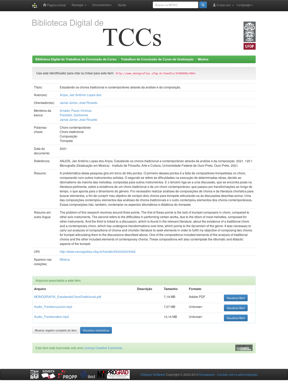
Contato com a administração (237, 374)
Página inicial (56, 5)
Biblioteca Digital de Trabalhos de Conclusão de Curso (76, 59)
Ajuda (122, 5)
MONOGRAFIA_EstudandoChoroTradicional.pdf (67, 296)
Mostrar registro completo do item (56, 330)
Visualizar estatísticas (96, 330)
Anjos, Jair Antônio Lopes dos (80, 95)
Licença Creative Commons (103, 348)
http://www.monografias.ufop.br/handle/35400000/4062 (98, 251)
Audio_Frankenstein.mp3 (51, 316)
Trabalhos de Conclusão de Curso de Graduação (157, 59)
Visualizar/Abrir (235, 298)
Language (244, 5)
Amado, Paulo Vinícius (75, 110)
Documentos (101, 5)
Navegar (78, 5)
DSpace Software (153, 374)
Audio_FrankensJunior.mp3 (53, 306)
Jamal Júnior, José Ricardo (78, 102)
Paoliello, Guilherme (74, 115)
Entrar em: (224, 5)
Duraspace (207, 374)
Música (203, 59)
